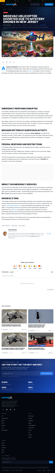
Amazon (3, 425)
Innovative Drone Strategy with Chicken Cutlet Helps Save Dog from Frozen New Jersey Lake (36, 326)
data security (13, 209)
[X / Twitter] (3, 409)
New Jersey (22, 225)
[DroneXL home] (11, 4)
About (3, 442)
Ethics (3, 450)
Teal (2, 427)
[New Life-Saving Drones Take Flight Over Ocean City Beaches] (40, 340)
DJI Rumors (30, 420)
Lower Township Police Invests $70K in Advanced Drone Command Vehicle (11, 325)
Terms (43, 470)
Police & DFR (31, 427)
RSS (52, 470)
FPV (29, 432)
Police (10, 9)
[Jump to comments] (13, 62)
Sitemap (48, 470)
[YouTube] (10, 409)
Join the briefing (46, 373)
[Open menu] (3, 4)
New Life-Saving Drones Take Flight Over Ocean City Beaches (36, 349)
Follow (49, 233)
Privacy (39, 470)
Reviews (30, 434)
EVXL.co (40, 234)
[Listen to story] (10, 62)
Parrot (3, 423)
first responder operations (12, 205)
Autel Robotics (5, 418)
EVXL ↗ (3, 452)
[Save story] (3, 62)
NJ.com (29, 71)
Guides (29, 423)
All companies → (5, 430)
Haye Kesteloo (12, 230)
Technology (14, 225)
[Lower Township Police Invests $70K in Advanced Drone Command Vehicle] (14, 316)
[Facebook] (6, 409)
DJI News (30, 418)
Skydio (3, 420)
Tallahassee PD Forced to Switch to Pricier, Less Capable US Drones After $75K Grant (13, 349)
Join (51, 462)
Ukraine (30, 430)
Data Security (6, 225)
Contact (3, 445)
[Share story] (6, 62)
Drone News (31, 416)
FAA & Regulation (32, 425)
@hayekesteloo (11, 237)
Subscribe (49, 4)
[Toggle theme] (42, 4)
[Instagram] (14, 409)
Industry (30, 437)
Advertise (4, 447)
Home (4, 9)
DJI (2, 416)
